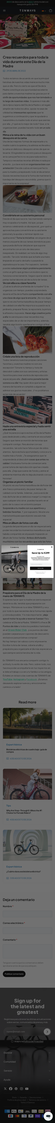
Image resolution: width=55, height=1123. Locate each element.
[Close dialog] (51, 547)
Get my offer (40, 568)
